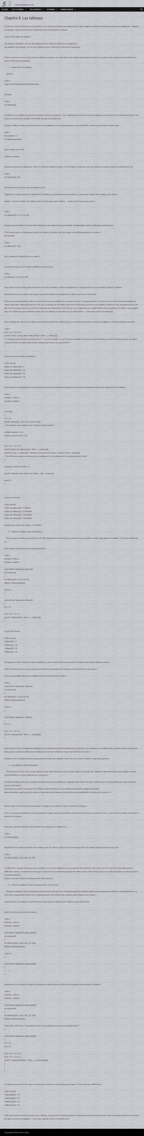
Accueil (5, 9)
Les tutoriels (18, 9)
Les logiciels (35, 9)
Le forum (50, 9)
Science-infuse (66, 9)
